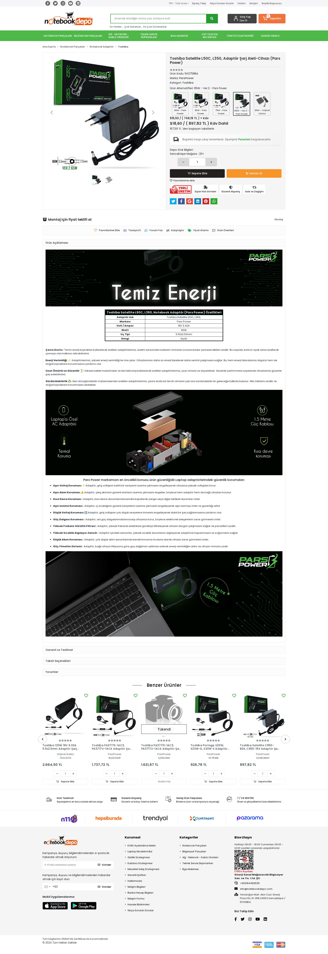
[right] (285, 739)
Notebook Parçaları (194, 845)
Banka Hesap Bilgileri (140, 893)
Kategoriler (189, 837)
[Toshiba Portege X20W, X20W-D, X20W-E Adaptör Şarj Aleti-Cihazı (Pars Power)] (213, 715)
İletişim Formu (136, 898)
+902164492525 (250, 883)
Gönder (106, 865)
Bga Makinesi (190, 869)
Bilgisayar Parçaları (194, 851)
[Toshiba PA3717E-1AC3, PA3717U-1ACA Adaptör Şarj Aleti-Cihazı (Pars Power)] (114, 715)
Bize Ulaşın (243, 837)
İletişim (253, 3)
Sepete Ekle (199, 173)
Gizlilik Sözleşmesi (139, 857)
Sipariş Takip (199, 3)
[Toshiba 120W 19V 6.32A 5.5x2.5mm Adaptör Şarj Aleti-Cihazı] (65, 715)
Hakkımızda (135, 881)
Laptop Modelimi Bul (140, 851)
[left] (42, 739)
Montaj (279, 219)
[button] (272, 18)
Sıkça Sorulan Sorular (222, 3)
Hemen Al (255, 173)
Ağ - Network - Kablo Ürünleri (200, 857)
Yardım (241, 3)
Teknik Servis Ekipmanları (197, 863)
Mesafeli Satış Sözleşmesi (143, 869)
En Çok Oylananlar (155, 27)
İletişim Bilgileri (136, 887)
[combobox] (47, 886)
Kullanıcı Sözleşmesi (140, 863)
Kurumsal (132, 837)
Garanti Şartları (137, 875)
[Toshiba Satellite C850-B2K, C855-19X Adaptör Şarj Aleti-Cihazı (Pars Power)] (262, 715)
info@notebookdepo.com (256, 889)
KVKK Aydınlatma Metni (142, 845)
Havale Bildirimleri (139, 904)
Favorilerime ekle (184, 180)
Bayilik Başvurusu (272, 3)
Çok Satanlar (132, 27)
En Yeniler (116, 27)
